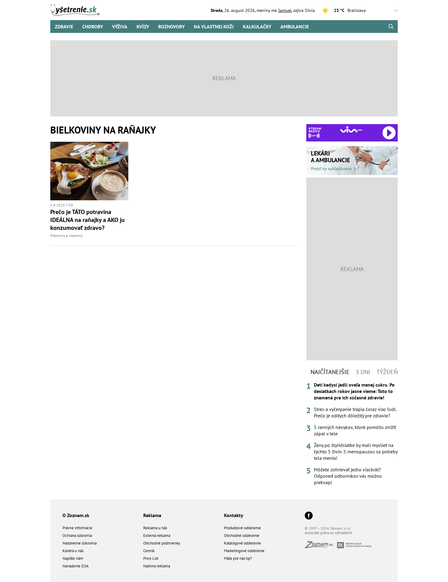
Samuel (284, 10)
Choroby (92, 26)
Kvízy (143, 26)
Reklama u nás (155, 527)
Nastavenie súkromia (79, 543)
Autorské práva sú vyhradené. (329, 532)
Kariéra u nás (73, 550)
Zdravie (64, 26)
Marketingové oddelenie (244, 550)
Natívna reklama (156, 566)
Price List (150, 558)
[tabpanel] (352, 434)
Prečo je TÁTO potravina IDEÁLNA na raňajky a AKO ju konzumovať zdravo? (87, 220)
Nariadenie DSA (75, 566)
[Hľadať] (391, 26)
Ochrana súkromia (77, 535)
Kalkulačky (257, 26)
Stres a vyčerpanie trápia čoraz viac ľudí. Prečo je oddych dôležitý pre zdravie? (355, 412)
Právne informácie (77, 527)
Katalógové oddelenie (242, 543)
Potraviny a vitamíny (66, 235)
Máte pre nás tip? (238, 558)
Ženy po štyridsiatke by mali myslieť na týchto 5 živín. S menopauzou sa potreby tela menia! (355, 451)
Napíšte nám (72, 558)
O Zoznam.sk (75, 515)
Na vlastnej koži (214, 26)
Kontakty (233, 515)
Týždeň (387, 372)
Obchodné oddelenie (241, 535)
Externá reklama (156, 535)
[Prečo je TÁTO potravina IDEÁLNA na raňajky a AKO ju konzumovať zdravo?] (89, 171)
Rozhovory (171, 26)
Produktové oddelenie (242, 527)
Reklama (152, 515)
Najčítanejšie (330, 372)
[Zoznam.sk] (321, 546)
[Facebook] (309, 516)
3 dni (363, 372)
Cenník (149, 550)
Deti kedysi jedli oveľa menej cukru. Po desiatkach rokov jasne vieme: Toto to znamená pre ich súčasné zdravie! (354, 391)
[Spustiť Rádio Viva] (351, 129)
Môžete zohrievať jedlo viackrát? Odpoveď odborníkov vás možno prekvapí (348, 475)
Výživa (119, 26)
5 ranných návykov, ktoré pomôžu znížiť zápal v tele (355, 430)
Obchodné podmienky (161, 543)
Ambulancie (294, 26)
